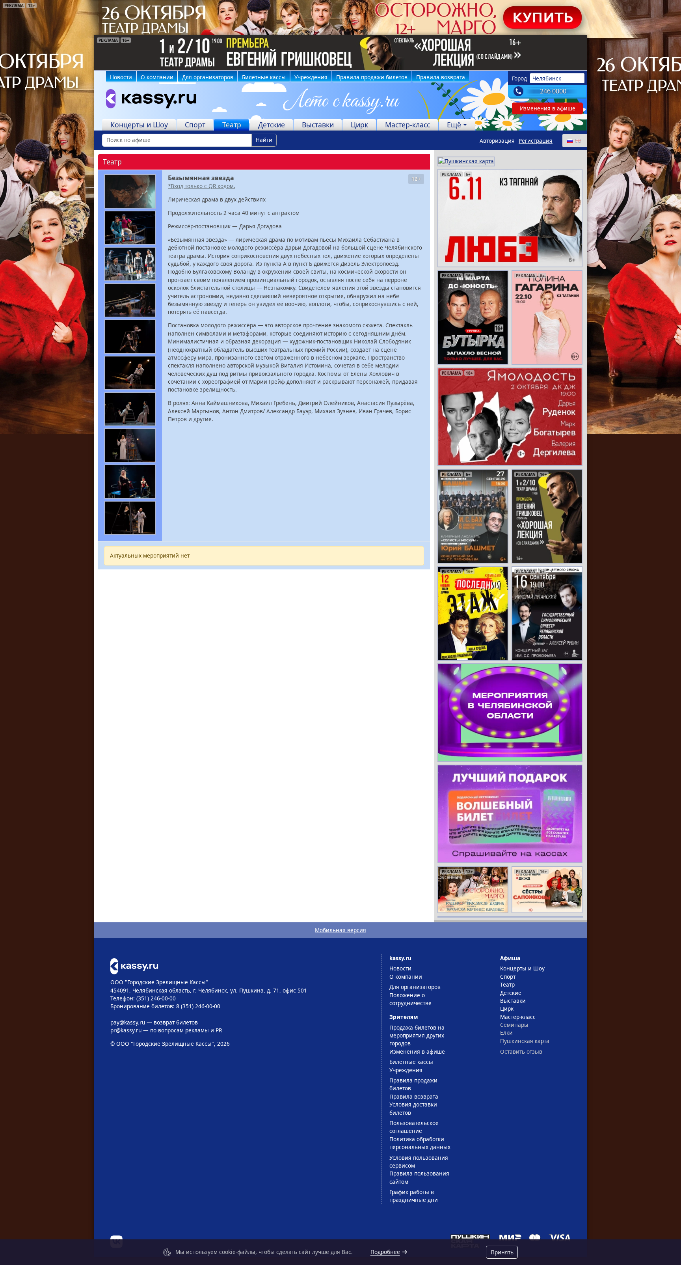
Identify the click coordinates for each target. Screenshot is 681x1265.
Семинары (514, 1024)
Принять (502, 1252)
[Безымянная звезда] (130, 191)
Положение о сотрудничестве (410, 999)
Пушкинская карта (524, 1041)
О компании (157, 77)
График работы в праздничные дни (413, 1195)
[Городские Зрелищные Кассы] (148, 100)
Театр (231, 124)
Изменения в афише (547, 108)
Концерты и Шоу (139, 124)
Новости (121, 77)
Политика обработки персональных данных (419, 1143)
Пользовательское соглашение (414, 1126)
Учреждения (310, 77)
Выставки (318, 124)
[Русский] (569, 140)
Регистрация (536, 140)
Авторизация (497, 140)
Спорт (195, 124)
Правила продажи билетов (371, 77)
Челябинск (546, 78)
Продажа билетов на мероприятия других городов (417, 1035)
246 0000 (553, 91)
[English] (578, 140)
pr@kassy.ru (125, 1030)
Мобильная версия (340, 930)
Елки (506, 1032)
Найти (264, 140)
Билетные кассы (264, 77)
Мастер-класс (407, 124)
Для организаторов (207, 77)
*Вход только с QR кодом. (201, 186)
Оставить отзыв (521, 1051)
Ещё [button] (454, 124)
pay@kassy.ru (127, 1022)
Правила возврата (440, 77)
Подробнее (385, 1252)
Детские (271, 124)
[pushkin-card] (466, 160)
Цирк (359, 124)
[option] (340, 52)
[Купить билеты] (134, 965)
